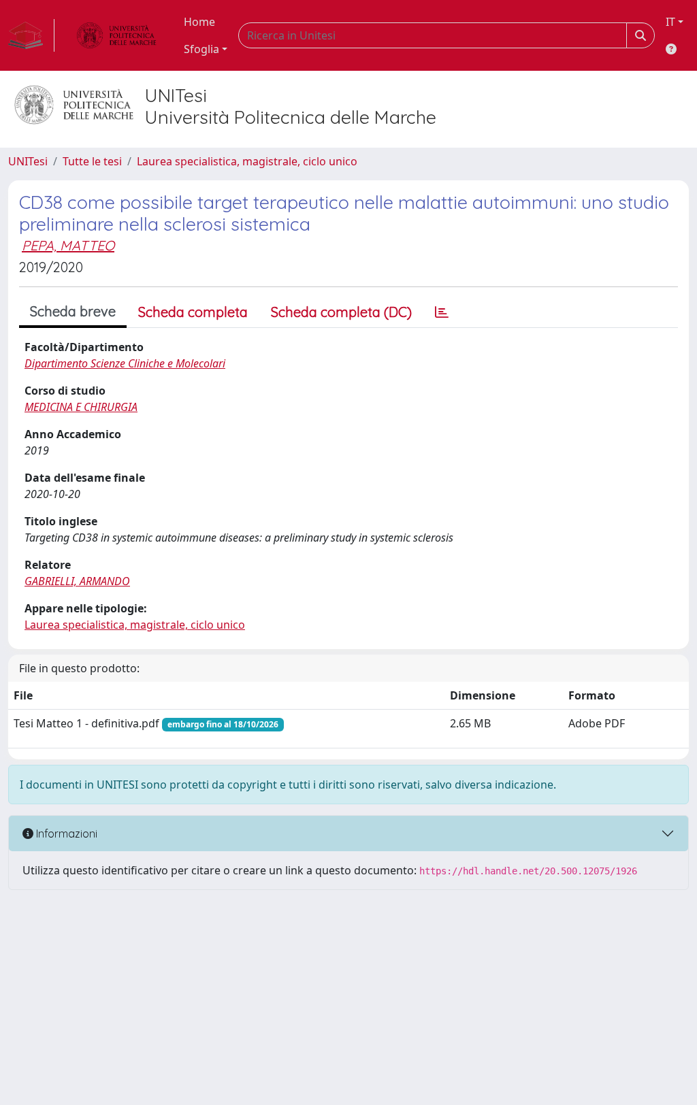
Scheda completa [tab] (193, 311)
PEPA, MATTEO (68, 245)
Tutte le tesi (92, 161)
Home (199, 21)
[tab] (441, 312)
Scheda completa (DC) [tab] (341, 311)
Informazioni (65, 833)
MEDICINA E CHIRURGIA (81, 406)
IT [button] (670, 21)
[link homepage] (31, 35)
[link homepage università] (116, 35)
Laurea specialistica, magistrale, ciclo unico (247, 161)
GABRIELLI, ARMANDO (77, 581)
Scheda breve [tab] (73, 311)
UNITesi (28, 161)
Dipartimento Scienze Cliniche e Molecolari (125, 363)
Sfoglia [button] (201, 49)
